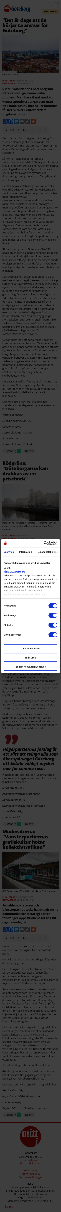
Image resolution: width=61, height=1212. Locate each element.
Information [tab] (25, 552)
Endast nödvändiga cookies (30, 666)
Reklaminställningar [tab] (48, 552)
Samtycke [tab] (9, 552)
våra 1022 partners (14, 571)
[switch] (52, 615)
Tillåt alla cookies (30, 648)
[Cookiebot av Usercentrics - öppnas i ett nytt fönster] (43, 543)
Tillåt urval (30, 657)
